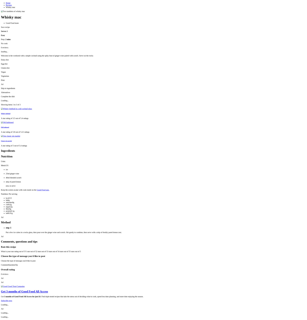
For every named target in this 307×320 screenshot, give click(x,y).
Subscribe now (6, 301)
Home (8, 3)
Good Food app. (43, 190)
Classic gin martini (6, 141)
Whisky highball (5, 113)
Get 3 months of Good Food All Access (24, 291)
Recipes (9, 5)
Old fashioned (5, 127)
